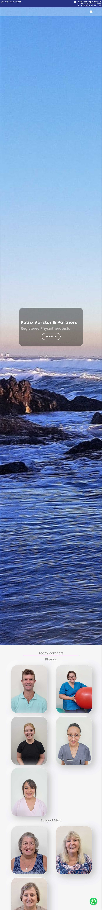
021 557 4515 (95, 4)
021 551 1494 (96, 5)
